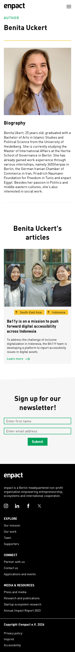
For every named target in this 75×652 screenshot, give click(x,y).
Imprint (9, 639)
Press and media (15, 592)
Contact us (11, 568)
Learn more (15, 359)
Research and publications (22, 598)
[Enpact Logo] (13, 476)
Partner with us (14, 562)
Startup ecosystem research (22, 604)
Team (7, 538)
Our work (10, 531)
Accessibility (12, 645)
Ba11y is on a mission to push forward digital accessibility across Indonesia (32, 326)
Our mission (12, 525)
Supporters (11, 544)
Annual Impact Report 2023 (22, 610)
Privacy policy (13, 633)
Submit (37, 441)
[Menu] (69, 6)
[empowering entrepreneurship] (14, 6)
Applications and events (20, 574)
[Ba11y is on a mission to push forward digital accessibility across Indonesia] (37, 282)
